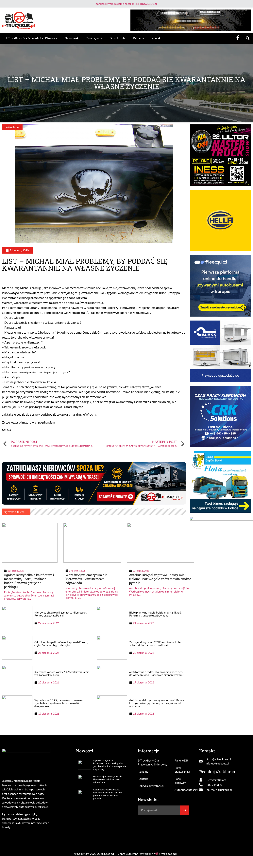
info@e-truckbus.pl (217, 763)
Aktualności (13, 127)
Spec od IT (110, 853)
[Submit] (184, 810)
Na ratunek (71, 38)
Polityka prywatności (151, 785)
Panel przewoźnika (182, 769)
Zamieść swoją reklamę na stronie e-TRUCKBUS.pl (126, 3)
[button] (247, 38)
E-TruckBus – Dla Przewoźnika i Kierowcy (31, 38)
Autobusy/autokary (182, 789)
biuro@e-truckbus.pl (218, 759)
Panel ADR (181, 760)
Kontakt (156, 38)
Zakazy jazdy (94, 38)
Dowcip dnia (117, 38)
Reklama (138, 38)
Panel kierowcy (180, 780)
